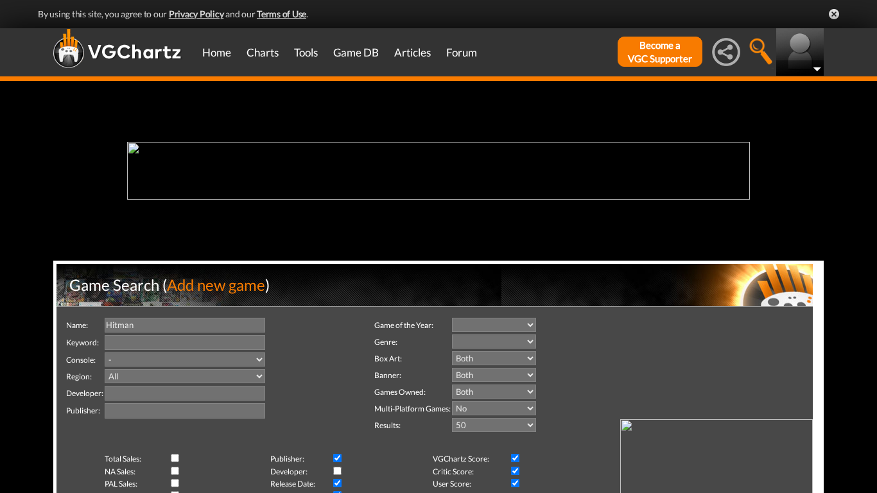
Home (216, 52)
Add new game (216, 284)
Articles (412, 52)
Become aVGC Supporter (660, 51)
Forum (461, 52)
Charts (263, 52)
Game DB (356, 52)
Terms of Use (281, 13)
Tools (306, 52)
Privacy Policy (196, 13)
